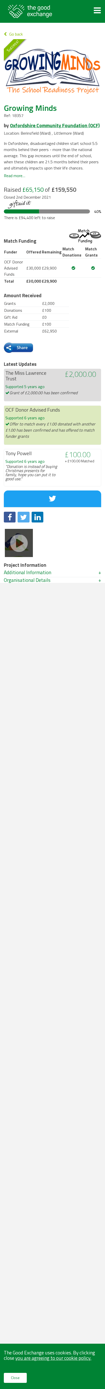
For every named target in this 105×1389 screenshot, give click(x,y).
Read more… (14, 176)
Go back (16, 34)
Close (15, 1378)
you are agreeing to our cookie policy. (53, 1358)
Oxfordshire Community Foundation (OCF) (55, 125)
